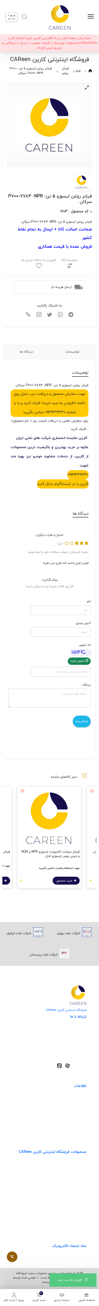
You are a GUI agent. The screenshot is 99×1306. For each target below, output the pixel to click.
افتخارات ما (78, 1109)
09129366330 (77, 474)
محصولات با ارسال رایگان (69, 1222)
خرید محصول (64, 881)
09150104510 (70, 1050)
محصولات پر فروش (73, 1175)
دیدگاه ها (26, 351)
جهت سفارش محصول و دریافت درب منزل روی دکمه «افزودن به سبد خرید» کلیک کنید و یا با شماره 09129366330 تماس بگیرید (49, 403)
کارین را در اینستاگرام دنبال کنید (62, 483)
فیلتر (76, 71)
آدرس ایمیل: (83, 623)
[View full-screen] (87, 87)
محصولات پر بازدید (73, 1185)
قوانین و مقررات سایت (70, 1100)
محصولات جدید (75, 1166)
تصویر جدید (78, 661)
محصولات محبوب (74, 1204)
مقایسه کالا (69, 260)
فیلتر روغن (65, 70)
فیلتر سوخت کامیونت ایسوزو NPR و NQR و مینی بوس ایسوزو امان (51, 854)
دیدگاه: (86, 685)
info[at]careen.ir (67, 1043)
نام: (88, 601)
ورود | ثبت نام (14, 1300)
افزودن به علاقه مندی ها (39, 260)
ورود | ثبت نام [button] (11, 17)
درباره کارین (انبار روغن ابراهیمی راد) (61, 1128)
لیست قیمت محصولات (70, 1119)
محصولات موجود (74, 1194)
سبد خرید (39, 1300)
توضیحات (72, 351)
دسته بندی (62, 1300)
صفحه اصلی (86, 1300)
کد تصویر (85, 645)
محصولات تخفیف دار (71, 1213)
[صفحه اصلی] (59, 17)
